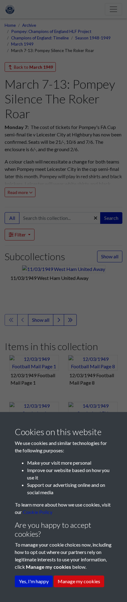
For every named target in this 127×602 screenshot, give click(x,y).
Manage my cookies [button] (79, 581)
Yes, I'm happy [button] (34, 581)
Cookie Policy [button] (37, 512)
